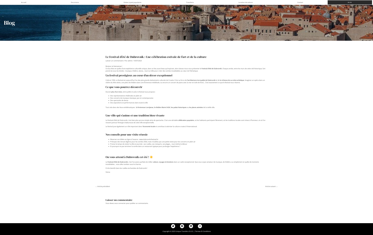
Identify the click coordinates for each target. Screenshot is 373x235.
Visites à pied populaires (132, 2)
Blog (350, 2)
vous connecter (120, 203)
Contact (300, 2)
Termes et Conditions (203, 231)
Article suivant (271, 186)
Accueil (23, 2)
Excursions (75, 2)
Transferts (190, 2)
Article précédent (102, 186)
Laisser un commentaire (114, 61)
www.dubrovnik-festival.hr (148, 139)
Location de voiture (245, 2)
